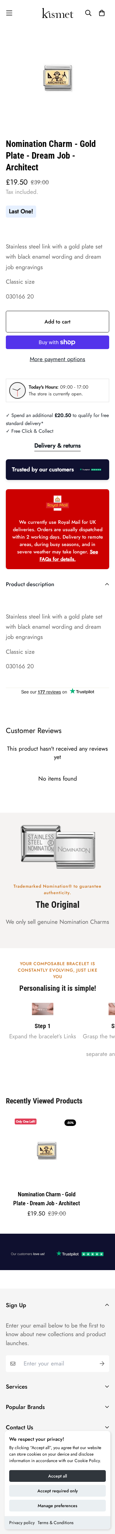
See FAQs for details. (69, 555)
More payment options (57, 359)
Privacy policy (22, 1522)
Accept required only (57, 1491)
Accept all (57, 1476)
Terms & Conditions (56, 1522)
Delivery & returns (57, 445)
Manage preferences (57, 1506)
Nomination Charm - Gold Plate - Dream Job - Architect (46, 1199)
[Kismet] (57, 13)
